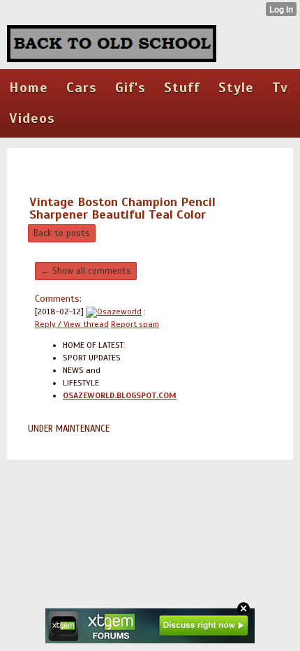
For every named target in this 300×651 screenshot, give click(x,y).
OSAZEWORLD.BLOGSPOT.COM (120, 395)
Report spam (135, 324)
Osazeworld (119, 311)
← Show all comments (85, 271)
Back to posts (61, 233)
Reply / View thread (72, 324)
